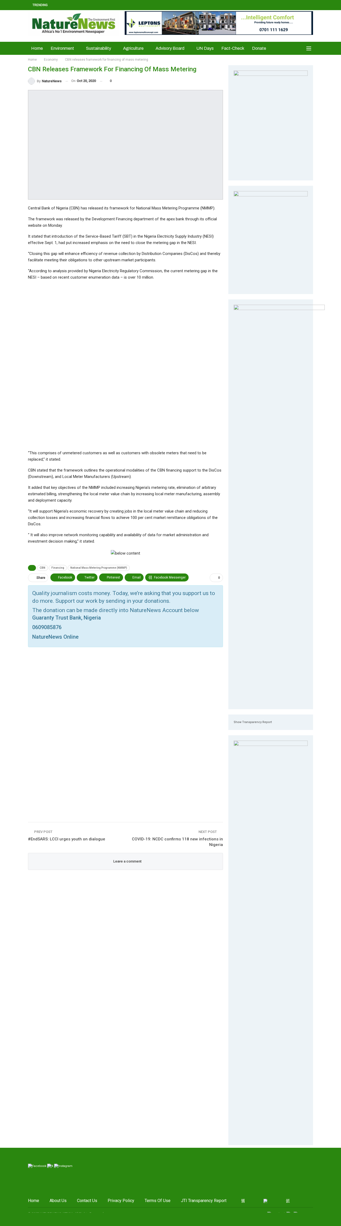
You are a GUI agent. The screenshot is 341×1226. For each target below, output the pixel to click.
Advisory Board (170, 48)
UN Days (205, 48)
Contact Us (87, 1200)
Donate (259, 48)
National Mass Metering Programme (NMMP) (98, 567)
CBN (42, 567)
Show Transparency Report (253, 722)
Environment (62, 48)
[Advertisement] (125, 365)
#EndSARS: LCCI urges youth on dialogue (66, 839)
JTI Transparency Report (203, 1200)
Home (37, 48)
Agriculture (133, 48)
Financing (57, 567)
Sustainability (98, 48)
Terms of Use (157, 1200)
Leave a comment (126, 861)
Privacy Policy (121, 1200)
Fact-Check (232, 48)
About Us (58, 1200)
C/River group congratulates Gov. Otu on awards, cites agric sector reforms (125, 5)
